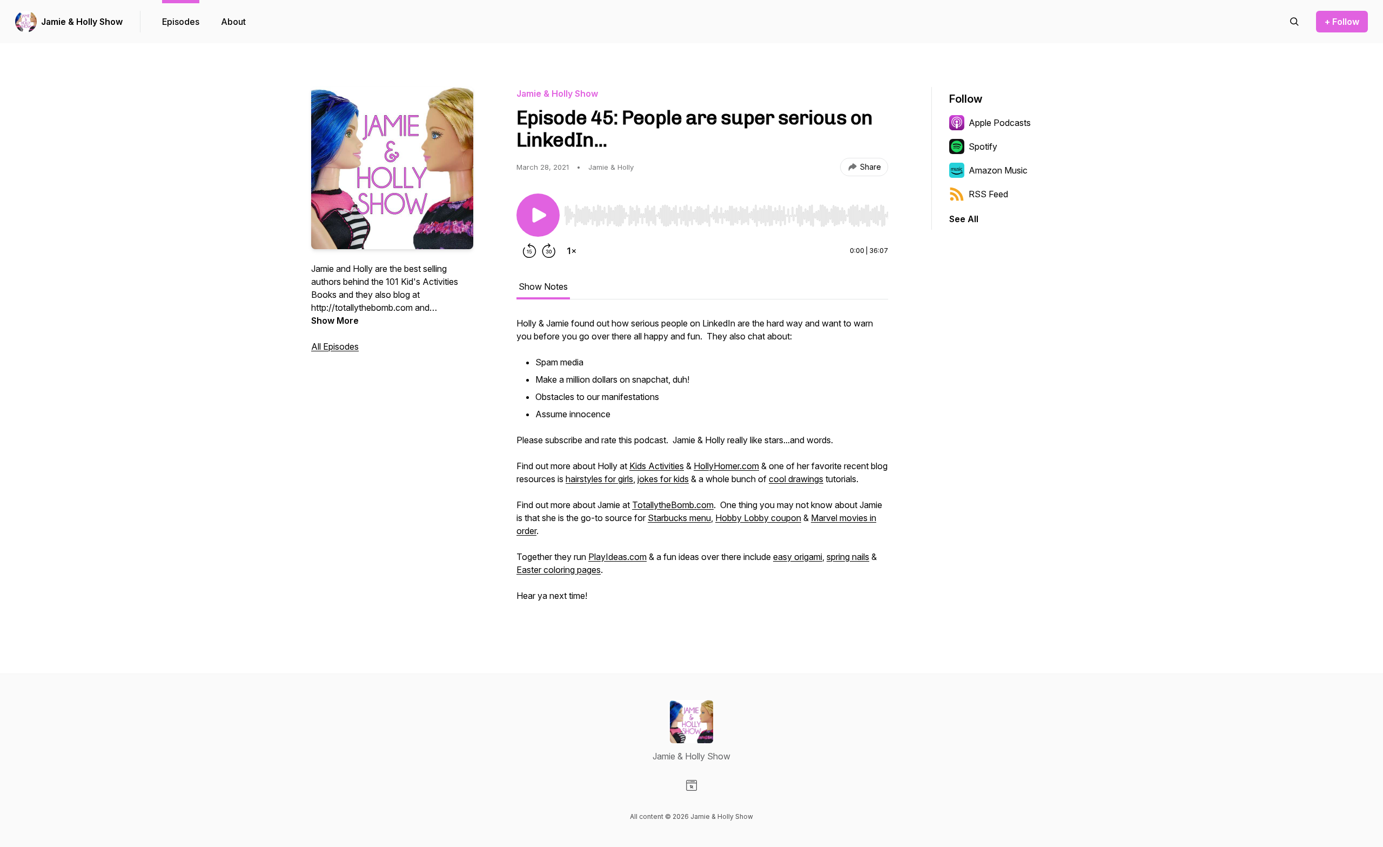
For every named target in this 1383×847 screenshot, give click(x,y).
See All (963, 219)
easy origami (797, 556)
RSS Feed (988, 194)
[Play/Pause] (538, 215)
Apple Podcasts (1000, 122)
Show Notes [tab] (543, 286)
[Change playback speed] (571, 250)
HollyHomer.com (726, 466)
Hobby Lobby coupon (758, 517)
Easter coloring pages (558, 569)
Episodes (180, 21)
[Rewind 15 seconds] (529, 250)
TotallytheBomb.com (673, 504)
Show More (335, 320)
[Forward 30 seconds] (548, 250)
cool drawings (796, 478)
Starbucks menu (679, 517)
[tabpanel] (702, 465)
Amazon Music (998, 170)
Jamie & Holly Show (82, 21)
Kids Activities (656, 466)
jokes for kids (663, 478)
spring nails (848, 556)
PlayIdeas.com (617, 556)
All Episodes (335, 346)
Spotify (983, 146)
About (233, 21)
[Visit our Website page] (691, 785)
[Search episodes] (1294, 21)
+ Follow (1342, 21)
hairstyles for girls (599, 478)
